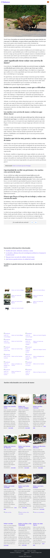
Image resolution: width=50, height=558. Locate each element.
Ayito (25, 554)
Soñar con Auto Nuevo (38, 524)
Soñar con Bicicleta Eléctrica (39, 447)
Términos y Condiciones (15, 552)
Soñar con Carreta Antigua (23, 407)
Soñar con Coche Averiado (9, 486)
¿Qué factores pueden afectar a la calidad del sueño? (20, 259)
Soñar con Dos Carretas (37, 407)
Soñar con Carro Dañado (38, 486)
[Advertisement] (25, 235)
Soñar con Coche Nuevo (23, 486)
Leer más (10, 428)
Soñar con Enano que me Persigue (21, 165)
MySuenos (29, 556)
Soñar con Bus (8, 523)
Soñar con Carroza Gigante (24, 447)
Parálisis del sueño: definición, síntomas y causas (19, 250)
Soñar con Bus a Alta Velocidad (24, 524)
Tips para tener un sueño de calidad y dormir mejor (20, 257)
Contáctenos (27, 552)
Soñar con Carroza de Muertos (9, 447)
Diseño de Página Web (36, 552)
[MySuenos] (5, 2)
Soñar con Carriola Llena (10, 407)
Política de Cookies (31, 550)
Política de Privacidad (19, 550)
